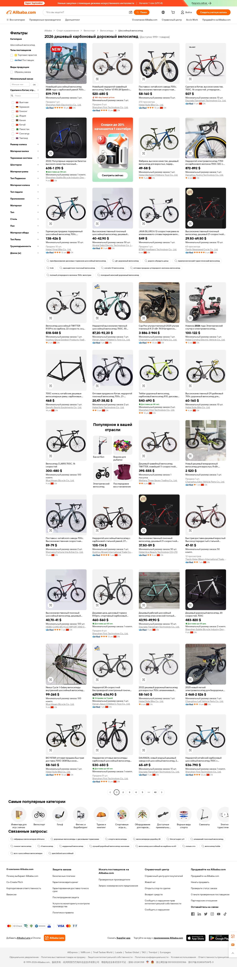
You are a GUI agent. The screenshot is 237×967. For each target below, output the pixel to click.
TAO (144, 952)
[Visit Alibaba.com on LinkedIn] (199, 914)
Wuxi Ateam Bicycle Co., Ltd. (60, 480)
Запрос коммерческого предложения (118, 885)
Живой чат (150, 882)
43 (155, 792)
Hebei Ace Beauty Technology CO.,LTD (158, 552)
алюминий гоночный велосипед (208, 839)
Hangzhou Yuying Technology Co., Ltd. (204, 175)
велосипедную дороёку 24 (148, 839)
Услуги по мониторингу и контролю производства (71, 905)
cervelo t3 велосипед (114, 268)
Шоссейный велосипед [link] (130, 30)
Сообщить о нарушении (157, 909)
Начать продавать (200, 882)
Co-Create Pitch (14, 882)
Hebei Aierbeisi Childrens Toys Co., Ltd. (158, 175)
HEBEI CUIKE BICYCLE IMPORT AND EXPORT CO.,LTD (66, 626)
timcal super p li (177, 839)
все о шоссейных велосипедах (28, 853)
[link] (233, 936)
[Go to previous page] (110, 792)
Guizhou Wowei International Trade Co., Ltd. (112, 552)
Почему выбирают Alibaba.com (22, 876)
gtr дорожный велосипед (127, 261)
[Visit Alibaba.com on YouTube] (219, 914)
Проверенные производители (114, 879)
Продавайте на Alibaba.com (205, 876)
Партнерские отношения (204, 900)
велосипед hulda (212, 846)
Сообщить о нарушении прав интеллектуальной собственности (163, 902)
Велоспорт (89, 30)
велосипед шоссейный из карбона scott (157, 846)
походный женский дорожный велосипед (120, 275)
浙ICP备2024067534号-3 (200, 962)
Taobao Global (132, 952)
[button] (131, 12)
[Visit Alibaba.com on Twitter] (206, 914)
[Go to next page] (162, 792)
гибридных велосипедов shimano (29, 839)
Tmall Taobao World (102, 952)
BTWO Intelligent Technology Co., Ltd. (158, 249)
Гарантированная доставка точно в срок (71, 889)
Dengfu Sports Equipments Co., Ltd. (64, 407)
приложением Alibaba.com (168, 938)
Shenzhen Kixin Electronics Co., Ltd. (63, 104)
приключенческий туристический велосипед (199, 261)
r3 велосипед (47, 846)
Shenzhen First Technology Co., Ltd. (110, 107)
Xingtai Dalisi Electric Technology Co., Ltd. (112, 245)
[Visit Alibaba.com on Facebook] (193, 914)
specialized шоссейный (62, 853)
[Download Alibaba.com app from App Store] (196, 938)
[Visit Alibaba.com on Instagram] (212, 914)
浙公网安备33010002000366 (171, 962)
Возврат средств (154, 894)
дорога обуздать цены (158, 261)
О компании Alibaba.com (19, 869)
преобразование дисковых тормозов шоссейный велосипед (78, 261)
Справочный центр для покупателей (164, 876)
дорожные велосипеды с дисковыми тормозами (76, 839)
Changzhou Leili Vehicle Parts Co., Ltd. (158, 339)
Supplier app (123, 938)
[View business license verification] (147, 962)
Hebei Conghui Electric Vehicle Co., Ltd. (205, 339)
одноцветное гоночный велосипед (79, 268)
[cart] (173, 12)
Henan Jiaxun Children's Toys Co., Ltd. (111, 339)
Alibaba (48, 30)
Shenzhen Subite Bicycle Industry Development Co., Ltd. (66, 177)
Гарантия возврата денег (65, 882)
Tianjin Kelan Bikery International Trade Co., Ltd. (205, 559)
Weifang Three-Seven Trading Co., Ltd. (158, 480)
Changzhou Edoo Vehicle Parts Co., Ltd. (205, 481)
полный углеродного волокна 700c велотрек (70, 275)
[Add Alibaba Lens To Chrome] (54, 938)
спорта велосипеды (117, 839)
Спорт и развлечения (68, 30)
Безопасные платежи (64, 876)
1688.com (85, 952)
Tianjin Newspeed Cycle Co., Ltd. (201, 249)
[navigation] (24, 411)
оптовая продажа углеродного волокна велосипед (156, 268)
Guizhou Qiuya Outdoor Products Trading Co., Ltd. (66, 339)
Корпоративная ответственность (23, 888)
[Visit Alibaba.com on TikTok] (225, 914)
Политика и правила (63, 912)
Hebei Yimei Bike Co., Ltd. (58, 249)
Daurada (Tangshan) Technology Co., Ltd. (205, 100)
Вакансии (11, 894)
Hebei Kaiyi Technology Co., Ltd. (108, 407)
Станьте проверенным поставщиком (210, 894)
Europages (165, 952)
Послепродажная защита (66, 897)
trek (52, 268)
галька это (190, 846)
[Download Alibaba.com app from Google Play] (220, 938)
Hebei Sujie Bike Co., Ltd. (151, 104)
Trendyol (152, 952)
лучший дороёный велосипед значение (111, 846)
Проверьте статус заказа (204, 888)
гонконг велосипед (22, 846)
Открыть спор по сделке (157, 888)
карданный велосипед (72, 846)
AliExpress (72, 952)
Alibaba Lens (23, 938)
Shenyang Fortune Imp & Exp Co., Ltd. (64, 552)
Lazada (118, 952)
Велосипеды (107, 30)
